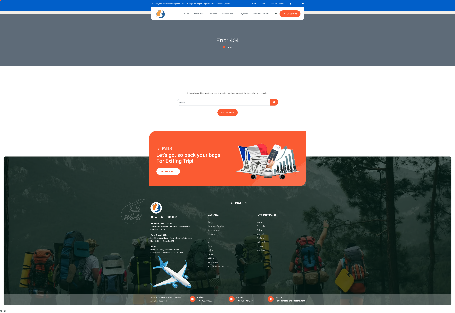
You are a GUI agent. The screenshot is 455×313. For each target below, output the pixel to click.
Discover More (166, 171)
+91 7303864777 (278, 3)
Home (186, 14)
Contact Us (291, 14)
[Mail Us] (271, 299)
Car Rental (213, 14)
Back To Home (227, 112)
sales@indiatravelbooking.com (167, 3)
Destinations (227, 14)
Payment (244, 14)
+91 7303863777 (258, 3)
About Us (198, 14)
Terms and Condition (261, 14)
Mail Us (278, 297)
